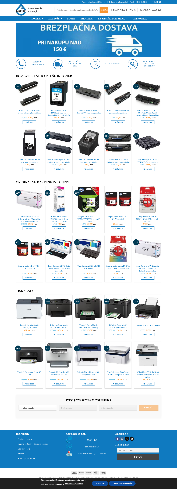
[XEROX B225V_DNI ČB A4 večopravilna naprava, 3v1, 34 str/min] (147, 355)
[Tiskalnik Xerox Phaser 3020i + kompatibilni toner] (88, 355)
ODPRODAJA (140, 18)
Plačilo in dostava (25, 439)
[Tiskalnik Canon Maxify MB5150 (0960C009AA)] (118, 308)
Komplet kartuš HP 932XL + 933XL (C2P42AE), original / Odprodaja (88, 219)
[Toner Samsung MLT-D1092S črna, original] (88, 248)
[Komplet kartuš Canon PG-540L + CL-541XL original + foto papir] (118, 248)
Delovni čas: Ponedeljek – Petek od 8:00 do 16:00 (128, 2)
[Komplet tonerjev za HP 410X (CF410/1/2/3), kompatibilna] (147, 142)
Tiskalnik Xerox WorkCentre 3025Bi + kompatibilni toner (118, 373)
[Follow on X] (155, 2)
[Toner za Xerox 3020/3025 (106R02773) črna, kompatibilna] (88, 93)
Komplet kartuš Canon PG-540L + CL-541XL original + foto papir (118, 268)
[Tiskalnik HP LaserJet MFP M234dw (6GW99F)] (58, 355)
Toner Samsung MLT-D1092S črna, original (88, 267)
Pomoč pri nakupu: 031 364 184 (94, 2)
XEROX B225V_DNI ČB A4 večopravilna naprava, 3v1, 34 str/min (148, 374)
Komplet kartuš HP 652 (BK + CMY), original (118, 217)
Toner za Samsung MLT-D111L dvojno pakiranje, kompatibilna (59, 161)
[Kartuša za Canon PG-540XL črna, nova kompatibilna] (88, 142)
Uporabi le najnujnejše (122, 483)
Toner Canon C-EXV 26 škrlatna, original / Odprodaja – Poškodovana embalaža (29, 219)
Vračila (21, 453)
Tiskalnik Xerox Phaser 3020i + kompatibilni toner (88, 373)
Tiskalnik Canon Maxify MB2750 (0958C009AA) (88, 326)
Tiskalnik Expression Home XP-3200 (29, 373)
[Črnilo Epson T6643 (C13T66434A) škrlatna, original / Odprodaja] (58, 199)
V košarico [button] (29, 122)
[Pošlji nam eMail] (157, 2)
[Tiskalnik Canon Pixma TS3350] (147, 308)
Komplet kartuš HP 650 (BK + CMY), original (29, 267)
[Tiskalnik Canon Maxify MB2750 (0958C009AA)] (88, 308)
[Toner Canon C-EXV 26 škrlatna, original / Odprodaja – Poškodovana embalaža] (29, 199)
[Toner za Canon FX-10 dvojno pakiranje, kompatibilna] (118, 93)
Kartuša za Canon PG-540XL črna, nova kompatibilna (88, 161)
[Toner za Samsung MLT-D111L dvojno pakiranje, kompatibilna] (58, 142)
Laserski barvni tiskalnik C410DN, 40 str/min (29, 326)
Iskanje (104, 10)
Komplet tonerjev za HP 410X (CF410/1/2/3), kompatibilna (147, 161)
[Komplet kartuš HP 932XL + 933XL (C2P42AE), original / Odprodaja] (88, 199)
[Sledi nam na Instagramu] (152, 2)
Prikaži (148, 407)
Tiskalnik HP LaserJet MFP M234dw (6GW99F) (59, 373)
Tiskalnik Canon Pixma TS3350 (148, 325)
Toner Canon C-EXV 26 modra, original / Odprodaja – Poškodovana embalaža (148, 268)
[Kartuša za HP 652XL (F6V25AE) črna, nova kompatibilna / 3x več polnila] (58, 93)
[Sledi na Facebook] (150, 2)
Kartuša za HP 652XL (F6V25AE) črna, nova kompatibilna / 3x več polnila (59, 112)
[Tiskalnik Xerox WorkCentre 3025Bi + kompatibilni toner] (118, 355)
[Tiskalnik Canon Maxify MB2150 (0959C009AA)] (58, 308)
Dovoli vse (99, 483)
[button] (123, 10)
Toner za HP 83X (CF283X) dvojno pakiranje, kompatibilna (118, 161)
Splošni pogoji (24, 448)
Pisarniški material (111, 18)
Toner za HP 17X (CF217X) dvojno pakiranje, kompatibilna (29, 111)
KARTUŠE (54, 18)
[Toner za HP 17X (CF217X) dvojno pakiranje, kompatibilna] (29, 93)
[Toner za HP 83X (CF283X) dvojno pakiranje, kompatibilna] (118, 142)
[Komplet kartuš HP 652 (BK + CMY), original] (118, 199)
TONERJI (35, 18)
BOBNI (71, 18)
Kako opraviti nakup (26, 458)
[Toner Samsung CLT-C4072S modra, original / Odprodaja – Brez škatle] (58, 248)
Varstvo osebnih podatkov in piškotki (33, 443)
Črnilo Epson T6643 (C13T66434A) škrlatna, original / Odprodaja (59, 219)
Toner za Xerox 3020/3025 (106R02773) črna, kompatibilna (88, 111)
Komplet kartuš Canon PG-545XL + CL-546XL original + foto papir (147, 219)
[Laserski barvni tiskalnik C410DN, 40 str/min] (29, 308)
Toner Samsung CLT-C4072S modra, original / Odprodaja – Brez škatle (59, 268)
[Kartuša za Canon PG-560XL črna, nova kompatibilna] (29, 142)
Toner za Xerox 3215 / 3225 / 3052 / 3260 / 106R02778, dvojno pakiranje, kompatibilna (147, 112)
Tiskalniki (86, 18)
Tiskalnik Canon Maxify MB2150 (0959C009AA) (59, 326)
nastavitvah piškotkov (74, 483)
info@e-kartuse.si (92, 446)
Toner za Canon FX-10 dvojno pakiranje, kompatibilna (118, 111)
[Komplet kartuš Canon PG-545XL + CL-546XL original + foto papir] (147, 199)
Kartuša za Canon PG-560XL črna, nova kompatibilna (29, 161)
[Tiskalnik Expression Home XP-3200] (29, 355)
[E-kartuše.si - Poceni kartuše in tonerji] (33, 10)
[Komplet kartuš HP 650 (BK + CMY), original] (29, 248)
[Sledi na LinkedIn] (160, 2)
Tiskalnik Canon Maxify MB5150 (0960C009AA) (118, 326)
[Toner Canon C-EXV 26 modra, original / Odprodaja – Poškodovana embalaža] (147, 248)
